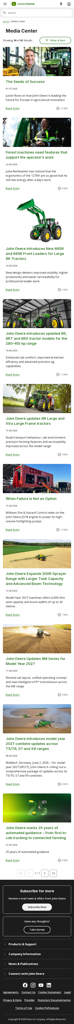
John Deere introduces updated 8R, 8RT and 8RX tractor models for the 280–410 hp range (36, 338)
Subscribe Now (37, 907)
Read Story (13, 108)
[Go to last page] (53, 873)
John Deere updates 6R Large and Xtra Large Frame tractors (35, 421)
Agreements (10, 992)
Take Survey (37, 929)
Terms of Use (23, 1008)
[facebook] (25, 985)
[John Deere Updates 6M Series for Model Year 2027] (37, 638)
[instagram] (33, 985)
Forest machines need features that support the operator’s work (36, 154)
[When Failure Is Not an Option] (37, 478)
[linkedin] (48, 985)
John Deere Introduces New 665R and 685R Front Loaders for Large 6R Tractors (35, 253)
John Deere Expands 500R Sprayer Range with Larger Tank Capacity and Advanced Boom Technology (36, 579)
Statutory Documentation (54, 1000)
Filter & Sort (57, 40)
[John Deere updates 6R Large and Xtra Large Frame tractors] (37, 398)
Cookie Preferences (47, 1008)
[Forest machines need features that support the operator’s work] (37, 132)
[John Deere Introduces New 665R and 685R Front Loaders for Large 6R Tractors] (37, 220)
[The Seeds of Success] (37, 61)
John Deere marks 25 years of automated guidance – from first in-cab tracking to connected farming (36, 833)
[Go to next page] (44, 873)
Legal (67, 992)
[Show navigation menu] (5, 4)
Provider (29, 1000)
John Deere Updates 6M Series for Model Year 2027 (35, 661)
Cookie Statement (49, 992)
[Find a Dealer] (61, 4)
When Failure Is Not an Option (31, 499)
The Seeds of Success (25, 81)
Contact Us (28, 992)
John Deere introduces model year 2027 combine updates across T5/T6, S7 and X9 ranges (35, 744)
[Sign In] (69, 4)
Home (6, 21)
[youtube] (41, 985)
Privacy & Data (12, 1000)
